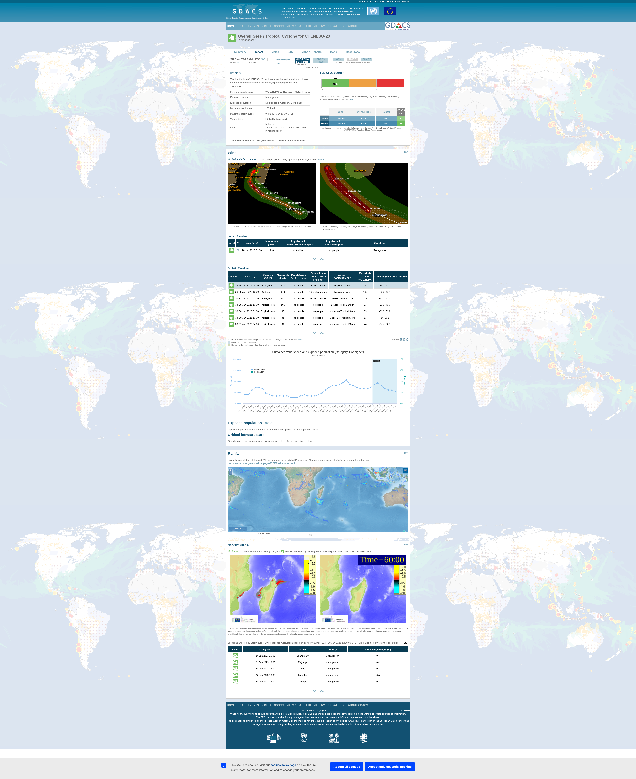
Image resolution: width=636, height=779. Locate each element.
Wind (341, 111)
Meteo (275, 52)
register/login (393, 1)
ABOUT (353, 26)
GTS (290, 52)
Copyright (320, 710)
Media (334, 52)
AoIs (268, 423)
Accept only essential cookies (390, 766)
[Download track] (407, 340)
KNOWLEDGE (336, 26)
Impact (259, 52)
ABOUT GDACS (358, 705)
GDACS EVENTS (248, 26)
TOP (406, 152)
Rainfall (386, 111)
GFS (338, 59)
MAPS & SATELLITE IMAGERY (305, 26)
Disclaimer (307, 710)
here (351, 99)
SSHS (321, 159)
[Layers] (405, 470)
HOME (231, 26)
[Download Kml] (401, 340)
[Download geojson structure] (404, 340)
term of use (365, 1)
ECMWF (367, 59)
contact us (378, 1)
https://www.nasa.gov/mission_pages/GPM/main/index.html (261, 463)
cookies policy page (283, 765)
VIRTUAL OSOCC (273, 26)
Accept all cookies (346, 766)
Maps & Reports (311, 52)
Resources (353, 52)
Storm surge (364, 111)
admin (405, 1)
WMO (300, 340)
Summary (240, 52)
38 (238, 250)
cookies (405, 710)
